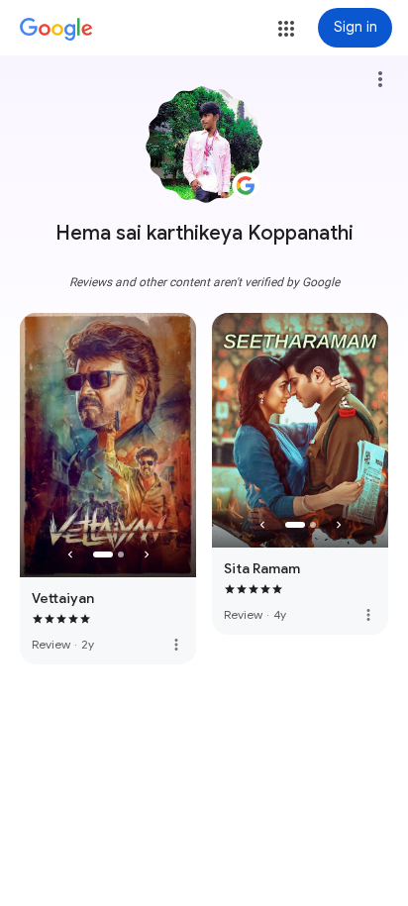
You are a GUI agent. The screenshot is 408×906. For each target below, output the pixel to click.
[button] (286, 29)
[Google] (56, 30)
